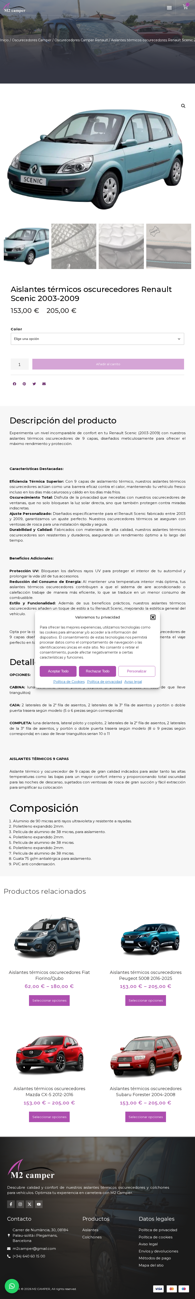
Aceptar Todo (58, 671)
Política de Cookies (69, 682)
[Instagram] (20, 1204)
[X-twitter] (29, 1204)
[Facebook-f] (11, 1204)
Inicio (4, 40)
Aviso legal (133, 682)
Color (16, 329)
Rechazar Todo (97, 671)
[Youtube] (39, 1204)
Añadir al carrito (108, 364)
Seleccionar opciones (49, 1000)
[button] (153, 617)
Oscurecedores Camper (31, 40)
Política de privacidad (104, 682)
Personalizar (136, 671)
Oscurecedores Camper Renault (81, 40)
